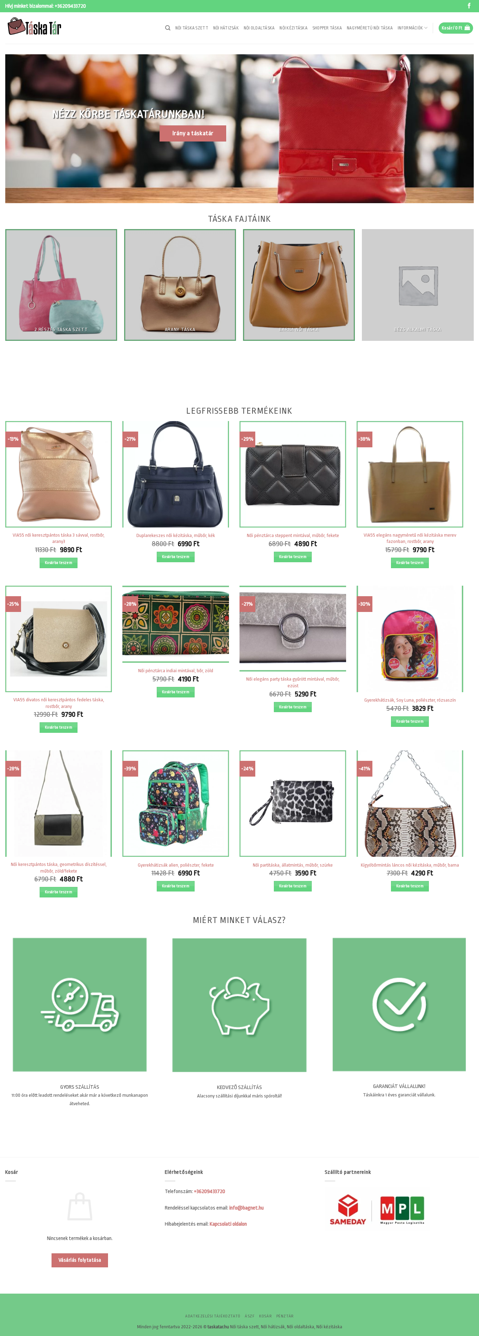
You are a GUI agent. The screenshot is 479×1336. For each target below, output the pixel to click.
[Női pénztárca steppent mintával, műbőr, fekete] (293, 474)
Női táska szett (191, 28)
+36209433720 (70, 6)
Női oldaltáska (259, 28)
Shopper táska (327, 28)
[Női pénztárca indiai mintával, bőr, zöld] (175, 624)
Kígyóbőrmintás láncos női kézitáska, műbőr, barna (410, 865)
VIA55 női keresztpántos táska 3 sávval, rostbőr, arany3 (58, 538)
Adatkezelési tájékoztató (213, 1316)
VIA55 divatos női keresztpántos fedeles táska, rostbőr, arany (58, 703)
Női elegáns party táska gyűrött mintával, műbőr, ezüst (292, 682)
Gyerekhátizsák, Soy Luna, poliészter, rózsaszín (410, 700)
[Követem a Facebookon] (469, 6)
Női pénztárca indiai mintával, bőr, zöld (175, 670)
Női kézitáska (293, 28)
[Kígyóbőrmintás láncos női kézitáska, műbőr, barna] (410, 803)
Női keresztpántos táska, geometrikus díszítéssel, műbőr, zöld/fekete (59, 868)
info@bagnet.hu (246, 1208)
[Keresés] (167, 28)
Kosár (265, 1316)
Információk (410, 28)
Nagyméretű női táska (370, 28)
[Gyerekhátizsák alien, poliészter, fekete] (175, 803)
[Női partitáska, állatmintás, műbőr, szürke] (293, 803)
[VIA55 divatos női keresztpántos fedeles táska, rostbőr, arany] (58, 639)
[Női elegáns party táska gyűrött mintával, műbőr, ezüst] (293, 629)
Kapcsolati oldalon (228, 1224)
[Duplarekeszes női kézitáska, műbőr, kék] (175, 474)
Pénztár (285, 1316)
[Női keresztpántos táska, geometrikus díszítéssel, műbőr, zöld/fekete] (58, 803)
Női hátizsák (226, 28)
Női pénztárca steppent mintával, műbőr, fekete (293, 535)
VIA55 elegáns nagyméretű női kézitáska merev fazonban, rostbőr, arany (410, 538)
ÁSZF (250, 1316)
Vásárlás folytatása (80, 1260)
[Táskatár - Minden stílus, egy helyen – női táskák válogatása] (40, 28)
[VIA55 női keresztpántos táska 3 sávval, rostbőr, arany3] (58, 474)
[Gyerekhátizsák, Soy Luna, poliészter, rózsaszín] (410, 639)
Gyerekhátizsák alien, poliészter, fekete (176, 865)
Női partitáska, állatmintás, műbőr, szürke (293, 865)
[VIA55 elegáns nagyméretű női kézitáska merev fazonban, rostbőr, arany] (410, 474)
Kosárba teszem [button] (58, 562)
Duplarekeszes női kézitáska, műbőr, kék (175, 535)
